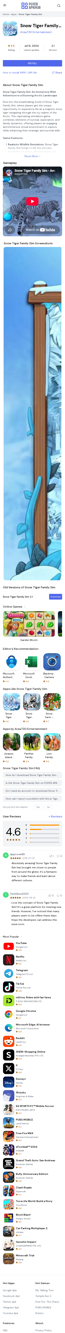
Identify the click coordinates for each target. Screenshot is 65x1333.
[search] (59, 6)
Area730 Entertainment (36, 32)
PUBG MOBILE (43, 1307)
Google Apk (10, 1290)
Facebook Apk (11, 1296)
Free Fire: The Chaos (47, 1301)
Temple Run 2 (43, 1296)
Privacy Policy (43, 1330)
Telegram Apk (11, 1307)
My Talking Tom (44, 1290)
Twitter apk (9, 1301)
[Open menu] (4, 5)
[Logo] (31, 5)
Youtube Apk (10, 1313)
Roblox (39, 1313)
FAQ (5, 1330)
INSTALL (32, 63)
